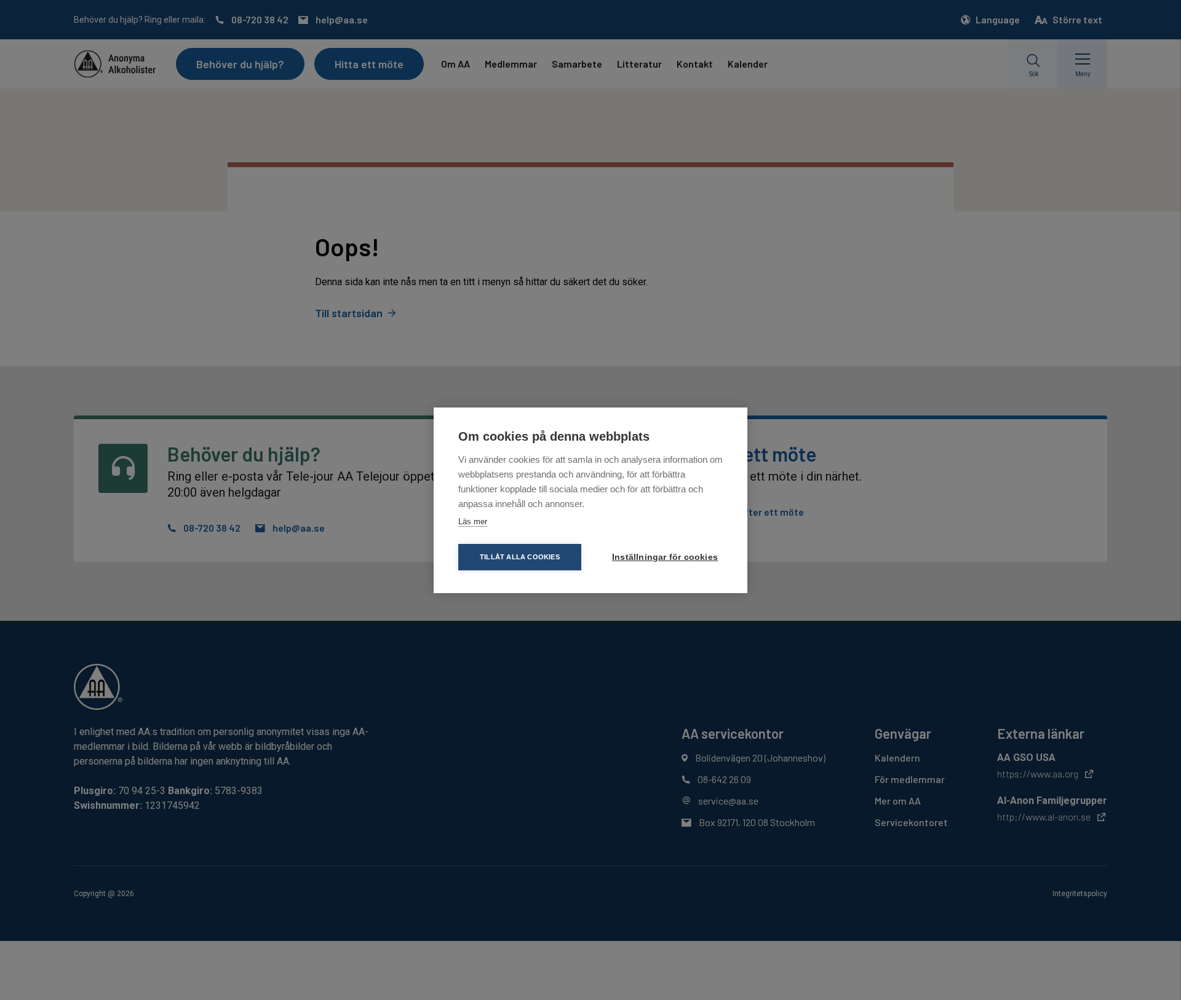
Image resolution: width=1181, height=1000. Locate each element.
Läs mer (472, 521)
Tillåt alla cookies (520, 557)
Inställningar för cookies (665, 557)
